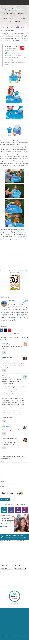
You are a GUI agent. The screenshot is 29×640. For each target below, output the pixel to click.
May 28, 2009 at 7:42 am (6, 358)
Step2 (6, 52)
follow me (4, 511)
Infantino (10, 52)
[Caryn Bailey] (4, 306)
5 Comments (11, 30)
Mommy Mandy (25, 271)
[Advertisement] (11, 553)
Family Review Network (6, 314)
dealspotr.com (14, 603)
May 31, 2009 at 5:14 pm (6, 440)
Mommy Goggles (15, 272)
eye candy (18, 511)
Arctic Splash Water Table (14, 140)
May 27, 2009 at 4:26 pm (6, 344)
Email (2, 481)
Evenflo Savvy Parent (16, 317)
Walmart (23, 232)
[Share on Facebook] (1, 330)
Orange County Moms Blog (20, 315)
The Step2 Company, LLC (10, 46)
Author (2, 297)
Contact (17, 636)
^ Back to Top (5, 636)
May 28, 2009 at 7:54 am (6, 377)
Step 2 (17, 40)
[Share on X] (5, 330)
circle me (25, 511)
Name (2, 476)
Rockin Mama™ (14, 11)
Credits (19, 638)
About (13, 636)
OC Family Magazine (20, 314)
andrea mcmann (5, 357)
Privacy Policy (23, 636)
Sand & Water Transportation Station (14, 238)
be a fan (11, 511)
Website (2, 486)
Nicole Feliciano (5, 426)
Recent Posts (9, 297)
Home (10, 636)
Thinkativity (7, 53)
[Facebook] (25, 301)
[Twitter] (27, 301)
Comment (3, 461)
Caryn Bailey (11, 301)
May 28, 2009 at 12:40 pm (6, 427)
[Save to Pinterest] (9, 330)
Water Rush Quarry (15, 239)
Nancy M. (4, 343)
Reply (4, 352)
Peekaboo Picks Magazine (12, 311)
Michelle (4, 375)
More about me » (4, 526)
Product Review (16, 333)
